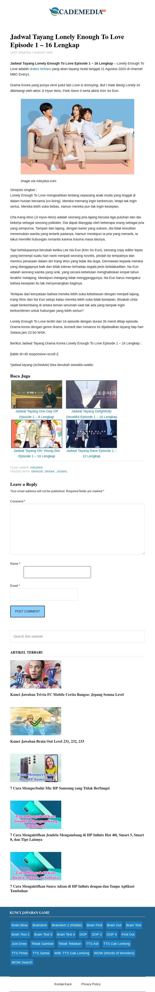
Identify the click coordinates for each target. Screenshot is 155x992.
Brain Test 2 (20, 934)
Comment (17, 501)
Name (15, 563)
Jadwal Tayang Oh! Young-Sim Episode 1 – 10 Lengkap (37, 453)
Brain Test (133, 925)
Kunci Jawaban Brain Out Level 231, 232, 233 (47, 741)
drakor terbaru (40, 69)
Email (15, 585)
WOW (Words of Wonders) (114, 953)
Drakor (37, 471)
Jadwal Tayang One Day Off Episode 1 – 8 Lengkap (37, 414)
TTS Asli (92, 944)
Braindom (40, 925)
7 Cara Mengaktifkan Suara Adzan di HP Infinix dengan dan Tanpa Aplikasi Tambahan (72, 888)
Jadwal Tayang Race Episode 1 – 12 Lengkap (91, 453)
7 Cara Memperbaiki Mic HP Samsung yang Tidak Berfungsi (60, 788)
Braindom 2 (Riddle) (67, 925)
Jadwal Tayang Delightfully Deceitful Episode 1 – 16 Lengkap (91, 414)
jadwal (62, 471)
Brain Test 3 (43, 934)
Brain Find (94, 925)
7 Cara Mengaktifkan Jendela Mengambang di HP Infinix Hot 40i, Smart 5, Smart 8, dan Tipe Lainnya (77, 837)
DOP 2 (97, 934)
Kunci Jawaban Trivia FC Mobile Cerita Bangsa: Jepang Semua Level (67, 694)
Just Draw (19, 944)
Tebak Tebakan (69, 944)
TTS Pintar (20, 953)
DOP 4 (112, 934)
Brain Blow (20, 925)
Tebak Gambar (42, 944)
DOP (83, 934)
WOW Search (22, 962)
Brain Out (114, 925)
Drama (50, 471)
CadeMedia (77, 11)
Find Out (128, 934)
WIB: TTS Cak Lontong (71, 953)
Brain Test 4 (66, 934)
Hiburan (36, 467)
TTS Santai (41, 953)
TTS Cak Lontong (116, 944)
